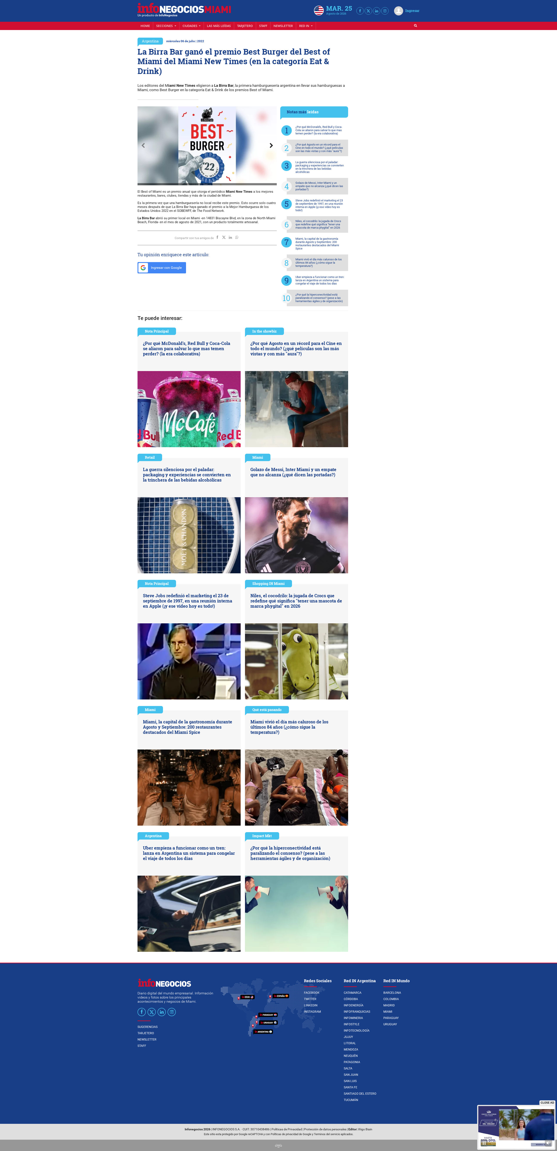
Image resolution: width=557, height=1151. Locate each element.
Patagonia (352, 1062)
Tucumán (351, 1100)
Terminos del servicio (327, 1134)
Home (145, 26)
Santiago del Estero (360, 1093)
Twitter (310, 999)
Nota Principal (157, 331)
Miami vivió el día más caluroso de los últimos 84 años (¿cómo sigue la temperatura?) (318, 263)
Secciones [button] (165, 26)
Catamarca (352, 992)
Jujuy (348, 1037)
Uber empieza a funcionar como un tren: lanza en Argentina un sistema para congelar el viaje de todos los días (319, 280)
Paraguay (391, 1018)
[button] (204, 111)
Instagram (312, 1011)
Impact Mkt (262, 835)
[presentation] (143, 145)
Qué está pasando (267, 709)
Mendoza (351, 1049)
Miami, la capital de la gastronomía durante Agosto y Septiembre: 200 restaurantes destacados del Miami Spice (317, 243)
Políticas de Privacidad (287, 1129)
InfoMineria (353, 1018)
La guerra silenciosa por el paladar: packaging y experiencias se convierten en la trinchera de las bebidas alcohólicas (319, 167)
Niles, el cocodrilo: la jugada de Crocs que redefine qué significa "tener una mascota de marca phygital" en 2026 (318, 224)
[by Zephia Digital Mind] (278, 1145)
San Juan (351, 1074)
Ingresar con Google (166, 268)
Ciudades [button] (190, 26)
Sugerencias (148, 1027)
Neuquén (351, 1055)
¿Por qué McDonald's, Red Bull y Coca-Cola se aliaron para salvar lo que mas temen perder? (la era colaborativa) (318, 130)
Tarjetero (245, 26)
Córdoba (351, 999)
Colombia (391, 999)
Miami (257, 457)
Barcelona (392, 992)
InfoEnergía (353, 1005)
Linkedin (310, 1005)
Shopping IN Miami (268, 583)
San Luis (350, 1081)
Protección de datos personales (325, 1129)
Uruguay (390, 1024)
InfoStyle (351, 1024)
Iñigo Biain (365, 1129)
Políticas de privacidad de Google (291, 1134)
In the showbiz (264, 331)
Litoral (350, 1043)
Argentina (150, 41)
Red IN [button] (304, 26)
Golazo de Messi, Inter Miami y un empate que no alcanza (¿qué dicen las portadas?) (319, 186)
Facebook (311, 992)
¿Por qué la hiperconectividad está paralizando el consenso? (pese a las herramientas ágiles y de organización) (319, 298)
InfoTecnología (356, 1030)
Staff (263, 26)
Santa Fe (350, 1087)
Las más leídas (219, 26)
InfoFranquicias (357, 1011)
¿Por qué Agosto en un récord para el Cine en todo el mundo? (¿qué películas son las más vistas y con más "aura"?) (319, 148)
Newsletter (283, 26)
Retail (150, 457)
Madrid (389, 1005)
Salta (348, 1068)
